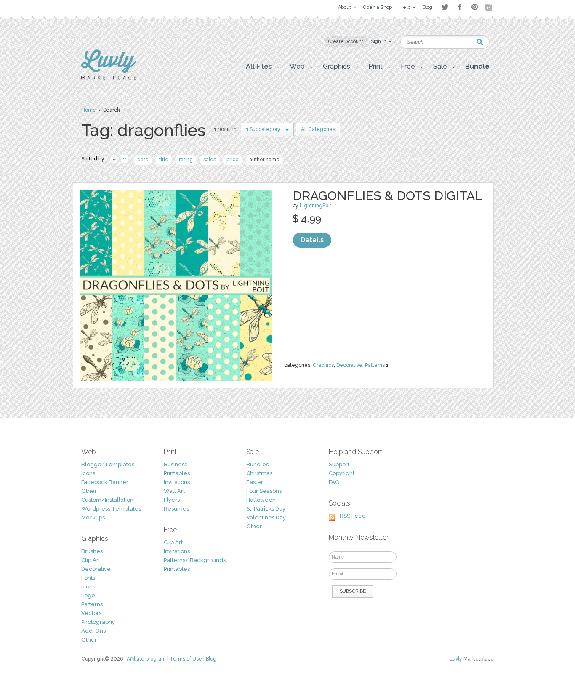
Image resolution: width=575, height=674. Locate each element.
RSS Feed (353, 516)
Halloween (261, 500)
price (232, 160)
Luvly (456, 659)
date (143, 160)
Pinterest (474, 7)
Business (175, 464)
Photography (98, 622)
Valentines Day (266, 517)
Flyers (172, 500)
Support (339, 464)
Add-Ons (93, 631)
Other (89, 491)
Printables (177, 473)
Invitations (177, 482)
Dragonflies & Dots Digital (387, 195)
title (163, 160)
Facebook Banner (104, 482)
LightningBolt (315, 206)
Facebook (459, 7)
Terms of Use (186, 659)
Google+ (489, 7)
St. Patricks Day (265, 509)
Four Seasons (264, 491)
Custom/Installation (107, 500)
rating (186, 160)
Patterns (375, 365)
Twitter (444, 7)
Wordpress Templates (111, 509)
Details (312, 240)
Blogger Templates (107, 464)
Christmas (259, 473)
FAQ (334, 482)
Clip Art (90, 560)
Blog (211, 659)
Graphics (323, 365)
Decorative (349, 365)
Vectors (91, 613)
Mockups (93, 517)
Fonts (88, 578)
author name (264, 160)
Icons (88, 473)
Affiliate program (146, 659)
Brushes (92, 551)
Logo (88, 595)
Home (88, 110)
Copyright (341, 473)
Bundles (257, 464)
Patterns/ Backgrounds (195, 560)
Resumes (176, 509)
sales (209, 160)
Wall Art (174, 491)
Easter (254, 482)
